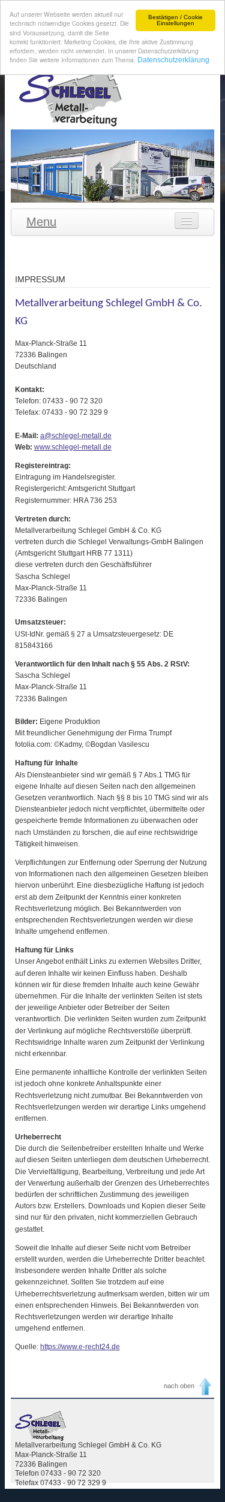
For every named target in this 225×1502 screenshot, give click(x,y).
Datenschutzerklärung (173, 60)
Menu (41, 221)
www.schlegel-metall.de (73, 447)
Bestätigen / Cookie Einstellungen (175, 20)
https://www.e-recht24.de (80, 1347)
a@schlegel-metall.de (76, 436)
